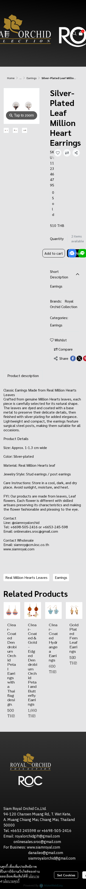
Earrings (31, 78)
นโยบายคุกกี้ (11, 881)
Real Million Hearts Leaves (26, 577)
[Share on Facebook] (73, 358)
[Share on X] (79, 358)
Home (10, 78)
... (20, 78)
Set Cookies (66, 875)
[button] (74, 33)
